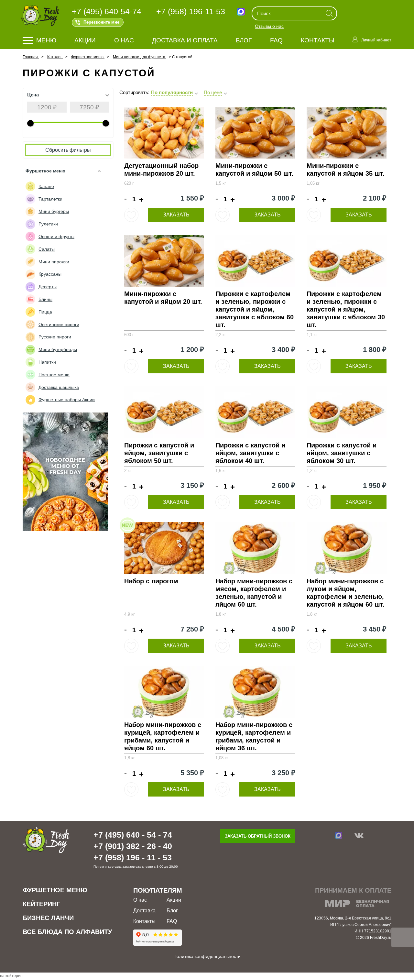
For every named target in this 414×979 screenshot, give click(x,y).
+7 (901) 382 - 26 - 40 (132, 846)
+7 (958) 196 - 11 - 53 (132, 857)
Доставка (144, 910)
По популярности (172, 92)
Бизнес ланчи (48, 917)
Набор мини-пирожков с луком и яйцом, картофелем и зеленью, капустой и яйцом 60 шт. (346, 593)
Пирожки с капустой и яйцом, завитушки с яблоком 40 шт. (250, 453)
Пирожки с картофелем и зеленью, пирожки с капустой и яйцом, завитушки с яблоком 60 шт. (254, 309)
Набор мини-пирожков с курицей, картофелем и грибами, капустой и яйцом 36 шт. (253, 736)
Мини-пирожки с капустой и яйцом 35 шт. (346, 169)
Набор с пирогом (151, 581)
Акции (85, 40)
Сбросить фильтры (68, 150)
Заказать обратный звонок (257, 836)
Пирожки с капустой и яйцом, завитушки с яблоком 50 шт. (159, 453)
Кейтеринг (41, 904)
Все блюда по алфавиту (67, 931)
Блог (244, 40)
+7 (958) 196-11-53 (190, 11)
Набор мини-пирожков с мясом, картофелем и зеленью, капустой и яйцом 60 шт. (253, 593)
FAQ (276, 40)
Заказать (176, 214)
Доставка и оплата (185, 40)
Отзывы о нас (269, 26)
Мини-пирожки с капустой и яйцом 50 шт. (254, 169)
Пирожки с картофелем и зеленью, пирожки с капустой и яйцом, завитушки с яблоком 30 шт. (346, 309)
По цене (213, 92)
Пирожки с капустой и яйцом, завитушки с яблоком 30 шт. (341, 453)
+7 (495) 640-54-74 (106, 11)
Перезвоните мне (101, 22)
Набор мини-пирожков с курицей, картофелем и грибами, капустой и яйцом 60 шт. (162, 736)
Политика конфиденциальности (207, 956)
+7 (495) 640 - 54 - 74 (132, 834)
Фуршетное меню (55, 890)
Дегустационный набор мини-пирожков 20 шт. (161, 169)
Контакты (317, 40)
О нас (124, 40)
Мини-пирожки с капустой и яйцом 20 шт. (163, 297)
